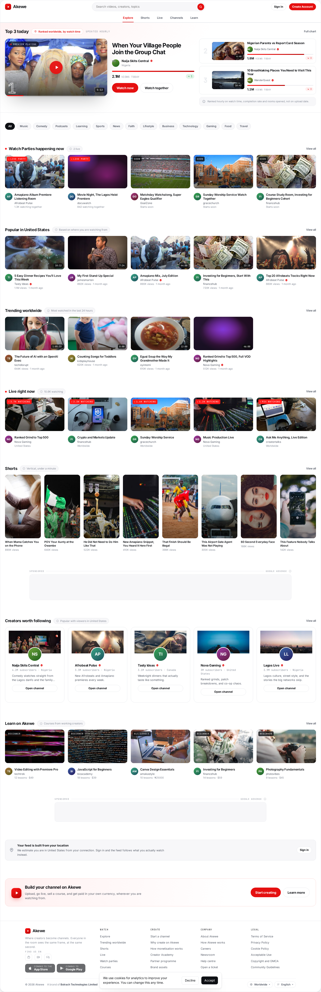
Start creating (265, 892)
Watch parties (109, 961)
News (116, 126)
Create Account (302, 6)
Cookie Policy (260, 948)
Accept (209, 980)
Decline (190, 980)
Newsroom (208, 954)
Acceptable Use (261, 954)
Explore (128, 17)
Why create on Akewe (164, 942)
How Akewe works (213, 942)
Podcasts (61, 126)
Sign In (278, 6)
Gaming (211, 126)
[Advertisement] (160, 587)
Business (168, 126)
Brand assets (158, 967)
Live (160, 17)
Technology (190, 126)
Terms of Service (262, 936)
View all (311, 148)
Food (228, 126)
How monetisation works (166, 948)
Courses (105, 967)
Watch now (125, 88)
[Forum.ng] (47, 957)
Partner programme (163, 961)
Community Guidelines (265, 967)
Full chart (310, 31)
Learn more (296, 892)
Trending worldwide (113, 942)
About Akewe (209, 936)
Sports (100, 126)
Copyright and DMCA (265, 961)
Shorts (145, 17)
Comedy (41, 126)
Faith (131, 126)
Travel (244, 126)
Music (24, 126)
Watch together (157, 88)
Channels (176, 17)
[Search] (200, 6)
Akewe (19, 6)
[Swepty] (28, 957)
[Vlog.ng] (38, 957)
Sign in (304, 850)
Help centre (208, 961)
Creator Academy (161, 954)
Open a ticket (209, 967)
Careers (206, 948)
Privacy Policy (260, 942)
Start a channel (160, 936)
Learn (194, 17)
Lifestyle (148, 126)
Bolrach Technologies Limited (79, 984)
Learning (82, 126)
